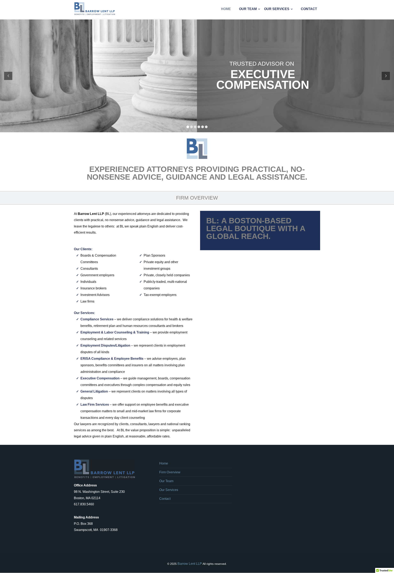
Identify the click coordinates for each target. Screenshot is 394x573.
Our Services (168, 490)
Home (163, 463)
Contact (165, 498)
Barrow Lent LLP (190, 563)
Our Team (166, 481)
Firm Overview (169, 472)
